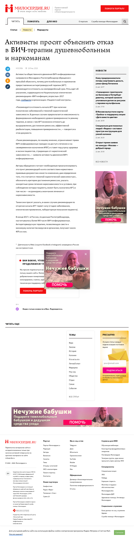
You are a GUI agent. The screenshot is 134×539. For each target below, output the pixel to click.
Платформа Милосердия (111, 455)
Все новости (102, 161)
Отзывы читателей (50, 466)
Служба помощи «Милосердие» (104, 21)
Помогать (33, 21)
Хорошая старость (108, 481)
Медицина (73, 367)
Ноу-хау (72, 371)
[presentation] (114, 363)
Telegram (73, 445)
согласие (123, 376)
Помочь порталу (33, 290)
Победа (104, 478)
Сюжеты (46, 459)
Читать (15, 21)
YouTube (73, 459)
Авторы (46, 452)
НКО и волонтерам (50, 469)
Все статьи (74, 396)
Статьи (13, 29)
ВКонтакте (74, 452)
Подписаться (114, 370)
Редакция (46, 449)
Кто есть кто (74, 359)
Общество (73, 376)
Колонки (72, 355)
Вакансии (46, 455)
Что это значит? (16, 534)
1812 (103, 474)
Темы (45, 462)
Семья (71, 384)
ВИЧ (17, 304)
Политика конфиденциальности (82, 485)
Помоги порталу (114, 8)
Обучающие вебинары (110, 445)
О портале (83, 21)
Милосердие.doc (108, 491)
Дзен (71, 449)
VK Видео (73, 466)
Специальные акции (109, 471)
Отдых (71, 380)
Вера (71, 343)
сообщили (26, 99)
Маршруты (42, 29)
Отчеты (73, 489)
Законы (72, 347)
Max (71, 469)
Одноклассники (76, 455)
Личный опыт (74, 363)
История (72, 351)
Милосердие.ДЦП (108, 494)
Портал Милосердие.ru (51, 445)
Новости (27, 29)
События (73, 388)
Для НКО (52, 21)
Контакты (47, 476)
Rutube (72, 462)
